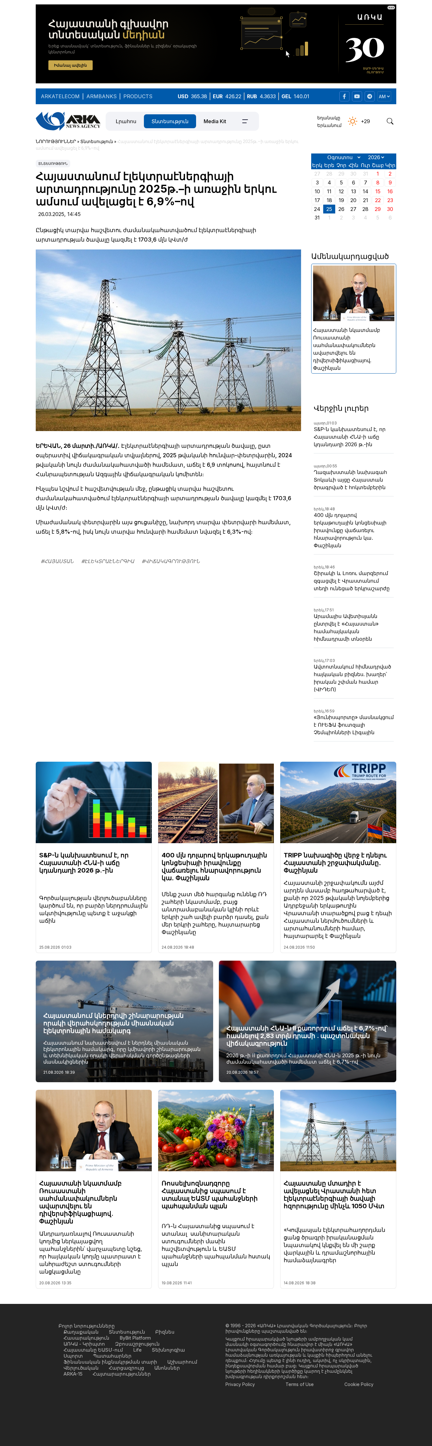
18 (329, 200)
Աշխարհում (182, 1362)
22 (378, 200)
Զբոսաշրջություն (137, 1344)
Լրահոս (126, 121)
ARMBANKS (101, 96)
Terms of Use (300, 1384)
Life (137, 1350)
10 (317, 191)
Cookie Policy (358, 1384)
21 (365, 200)
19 (341, 200)
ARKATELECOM (60, 96)
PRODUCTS (137, 96)
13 (353, 191)
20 (353, 200)
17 (317, 200)
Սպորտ (73, 1356)
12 (341, 191)
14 (365, 191)
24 (317, 209)
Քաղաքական (81, 1332)
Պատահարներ (112, 1356)
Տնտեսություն (169, 121)
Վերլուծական (81, 1368)
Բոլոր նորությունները (87, 1326)
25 (329, 209)
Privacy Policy (240, 1384)
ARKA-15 (73, 1374)
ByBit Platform (135, 1338)
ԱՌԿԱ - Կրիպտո (84, 1344)
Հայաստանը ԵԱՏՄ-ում (93, 1350)
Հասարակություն (86, 1338)
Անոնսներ (167, 1368)
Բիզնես (165, 1332)
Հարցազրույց (126, 1368)
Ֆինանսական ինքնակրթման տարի (110, 1362)
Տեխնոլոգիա (168, 1350)
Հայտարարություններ (122, 1374)
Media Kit (215, 121)
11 (329, 191)
